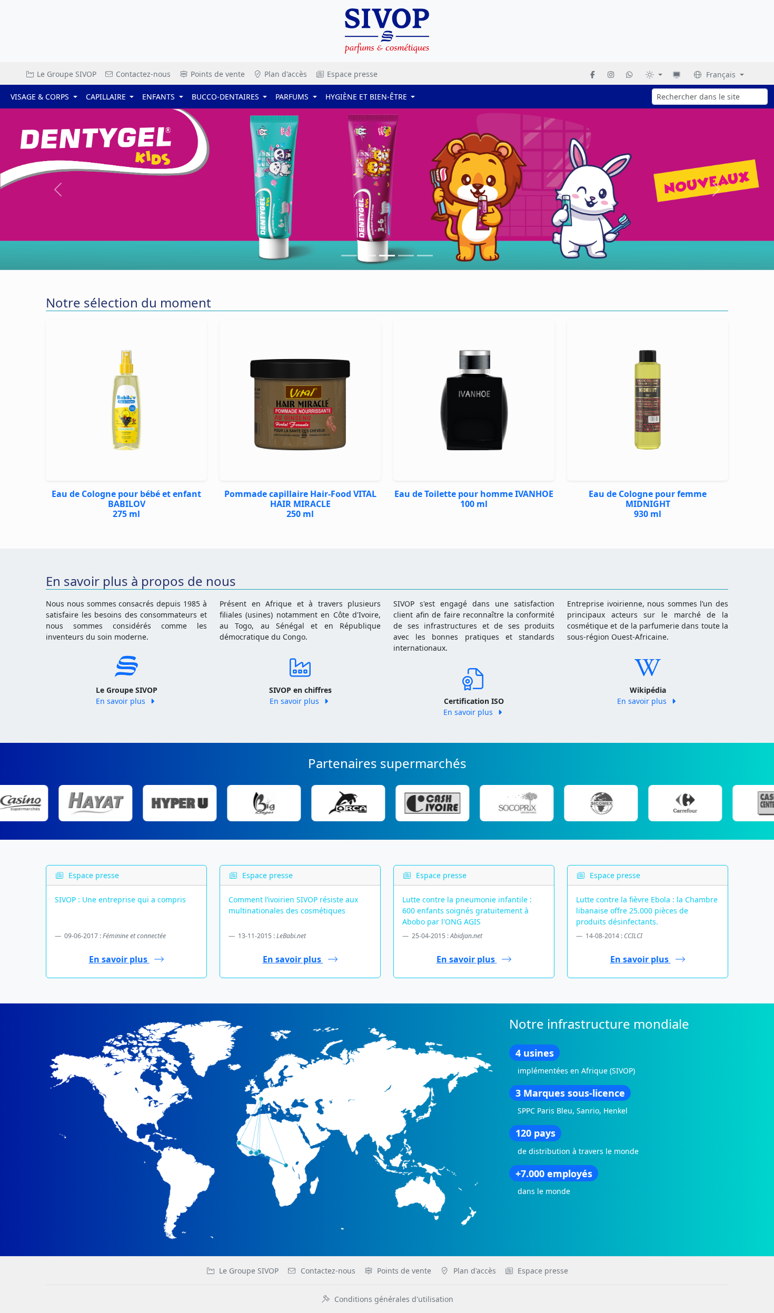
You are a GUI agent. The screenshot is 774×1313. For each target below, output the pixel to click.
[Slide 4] (425, 256)
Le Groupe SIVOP (65, 74)
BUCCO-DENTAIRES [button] (226, 97)
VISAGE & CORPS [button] (41, 97)
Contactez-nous (142, 74)
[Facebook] (592, 74)
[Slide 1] (368, 256)
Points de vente (216, 74)
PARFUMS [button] (293, 97)
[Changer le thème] (653, 74)
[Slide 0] (349, 256)
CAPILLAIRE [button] (107, 97)
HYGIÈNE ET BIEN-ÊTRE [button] (367, 97)
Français (721, 74)
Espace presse (351, 74)
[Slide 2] (387, 256)
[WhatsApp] (629, 74)
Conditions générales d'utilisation (393, 1299)
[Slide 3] (406, 256)
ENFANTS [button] (159, 97)
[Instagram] (610, 74)
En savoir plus (121, 701)
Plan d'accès (284, 74)
